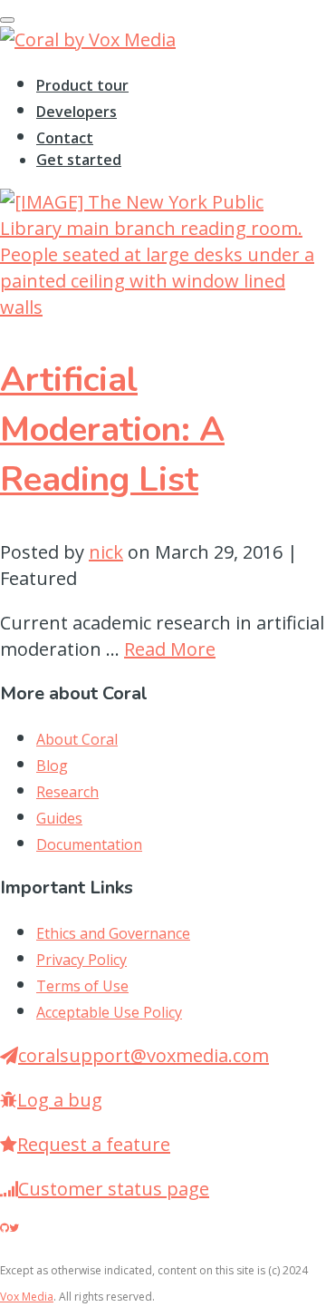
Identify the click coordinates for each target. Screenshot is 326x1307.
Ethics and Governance (113, 933)
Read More (170, 649)
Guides (59, 818)
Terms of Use (82, 986)
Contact (64, 138)
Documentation (89, 844)
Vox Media (26, 1296)
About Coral (77, 739)
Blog (52, 765)
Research (67, 792)
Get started (78, 160)
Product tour (82, 85)
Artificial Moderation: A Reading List (112, 429)
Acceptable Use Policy (109, 1012)
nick (106, 552)
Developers (76, 112)
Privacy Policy (81, 960)
